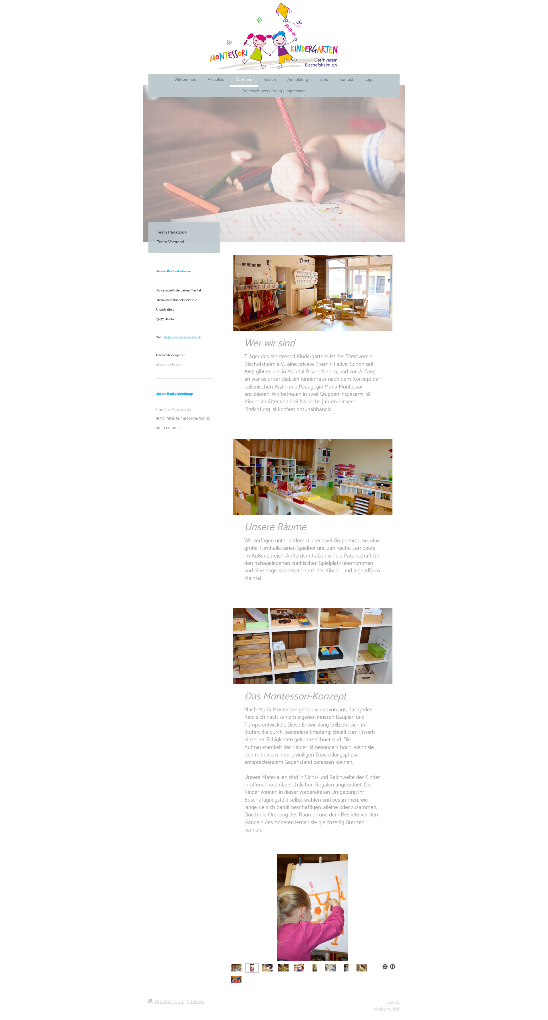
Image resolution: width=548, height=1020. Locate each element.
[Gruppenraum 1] (236, 967)
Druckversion (169, 1001)
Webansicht (387, 1009)
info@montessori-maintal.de (182, 337)
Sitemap (196, 1001)
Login (393, 1001)
